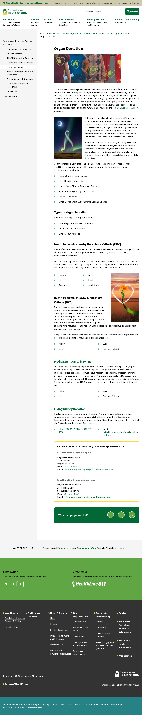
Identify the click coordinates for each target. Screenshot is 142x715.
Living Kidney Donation (69, 409)
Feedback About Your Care (89, 548)
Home (43, 33)
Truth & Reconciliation (31, 707)
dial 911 (42, 576)
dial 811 (114, 576)
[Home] (15, 12)
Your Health (53, 33)
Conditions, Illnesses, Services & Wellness (81, 33)
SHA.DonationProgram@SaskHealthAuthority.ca (87, 496)
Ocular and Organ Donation (116, 33)
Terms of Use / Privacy (17, 684)
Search (133, 11)
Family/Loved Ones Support (125, 107)
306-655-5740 (72, 429)
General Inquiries (66, 548)
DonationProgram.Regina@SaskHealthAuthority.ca (88, 469)
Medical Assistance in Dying (72, 361)
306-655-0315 (71, 493)
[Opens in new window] (16, 676)
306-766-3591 (70, 466)
